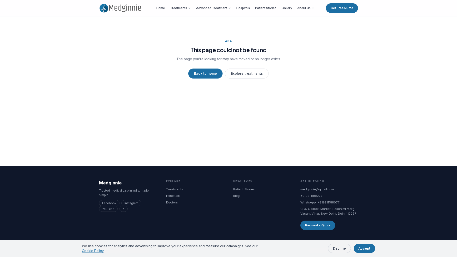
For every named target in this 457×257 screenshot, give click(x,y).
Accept (364, 248)
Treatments (178, 8)
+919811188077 (311, 196)
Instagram (131, 203)
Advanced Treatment (211, 8)
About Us (304, 8)
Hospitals (243, 8)
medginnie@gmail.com (317, 189)
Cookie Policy (93, 251)
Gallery (287, 8)
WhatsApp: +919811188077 (320, 202)
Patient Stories (265, 8)
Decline (339, 248)
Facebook (109, 203)
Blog (236, 196)
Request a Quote (317, 225)
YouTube (108, 209)
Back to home (205, 73)
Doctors (172, 202)
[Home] (122, 8)
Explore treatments (247, 73)
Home (160, 8)
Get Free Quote (342, 8)
